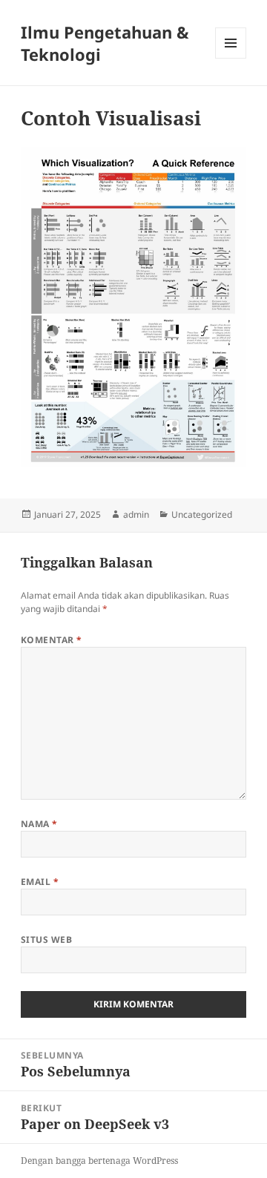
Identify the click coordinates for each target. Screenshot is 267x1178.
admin (136, 514)
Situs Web (46, 939)
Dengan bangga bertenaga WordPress (99, 1160)
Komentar (51, 640)
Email (40, 881)
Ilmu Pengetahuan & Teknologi (105, 43)
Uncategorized (201, 514)
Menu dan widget (231, 58)
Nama (39, 823)
